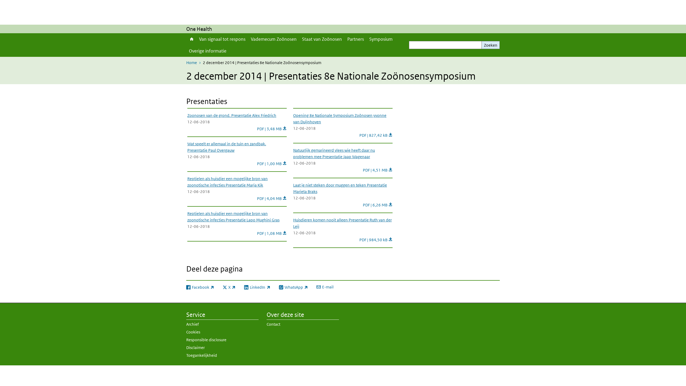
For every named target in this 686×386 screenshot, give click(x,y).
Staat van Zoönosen (322, 39)
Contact (273, 324)
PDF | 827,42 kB (376, 135)
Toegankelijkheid (201, 355)
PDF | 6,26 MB (378, 204)
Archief (192, 324)
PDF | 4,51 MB (378, 170)
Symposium (381, 39)
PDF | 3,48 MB (272, 128)
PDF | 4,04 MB (272, 198)
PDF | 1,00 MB (272, 163)
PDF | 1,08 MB (272, 233)
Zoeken (490, 45)
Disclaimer (195, 347)
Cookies (193, 332)
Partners (355, 39)
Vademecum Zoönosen (274, 39)
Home (191, 39)
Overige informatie (207, 51)
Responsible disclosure (206, 339)
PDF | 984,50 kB (376, 239)
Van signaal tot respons (222, 39)
